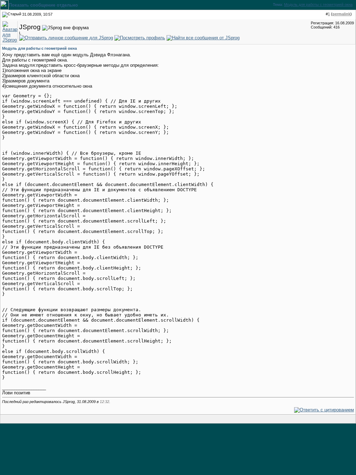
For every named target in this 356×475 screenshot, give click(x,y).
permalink (341, 14)
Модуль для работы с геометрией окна (318, 4)
